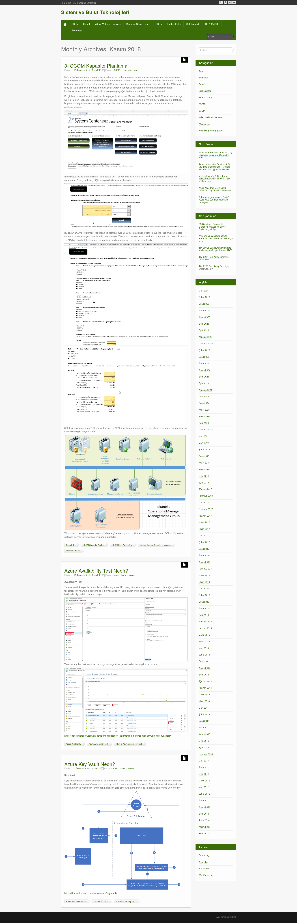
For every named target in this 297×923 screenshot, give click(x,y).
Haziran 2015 (205, 628)
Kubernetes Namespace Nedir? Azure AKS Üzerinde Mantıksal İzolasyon (214, 199)
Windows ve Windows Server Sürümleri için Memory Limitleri (214, 237)
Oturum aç (204, 855)
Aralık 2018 (204, 462)
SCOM (159, 24)
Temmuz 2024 (206, 396)
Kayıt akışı (203, 861)
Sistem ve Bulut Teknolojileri (95, 12)
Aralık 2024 (204, 363)
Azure (116, 575)
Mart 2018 (204, 502)
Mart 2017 (204, 535)
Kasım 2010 (204, 826)
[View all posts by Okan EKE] (103, 70)
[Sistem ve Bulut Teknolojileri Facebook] (225, 2)
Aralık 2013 (204, 727)
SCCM (74, 24)
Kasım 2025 (204, 317)
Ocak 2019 (204, 456)
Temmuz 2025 (206, 343)
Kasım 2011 (204, 807)
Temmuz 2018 (206, 495)
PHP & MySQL (211, 24)
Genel (86, 24)
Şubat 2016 (204, 595)
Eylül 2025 (204, 330)
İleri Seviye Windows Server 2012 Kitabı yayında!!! (215, 249)
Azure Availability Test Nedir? (96, 570)
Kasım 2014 (204, 667)
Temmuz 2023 (206, 429)
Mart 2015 (204, 648)
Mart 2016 (204, 588)
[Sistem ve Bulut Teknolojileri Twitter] (234, 2)
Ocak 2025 (204, 356)
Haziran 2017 (205, 515)
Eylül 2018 (204, 482)
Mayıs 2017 (204, 522)
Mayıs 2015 (204, 634)
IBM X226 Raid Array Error (212, 256)
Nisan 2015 (204, 641)
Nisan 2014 (204, 701)
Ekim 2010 (204, 833)
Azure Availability (73, 743)
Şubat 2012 (204, 793)
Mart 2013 (204, 760)
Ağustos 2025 (205, 336)
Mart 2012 (204, 787)
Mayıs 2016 (204, 575)
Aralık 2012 (204, 767)
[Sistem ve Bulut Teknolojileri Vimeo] (230, 2)
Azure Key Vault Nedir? (89, 763)
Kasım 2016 (204, 561)
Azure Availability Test (98, 743)
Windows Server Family (138, 24)
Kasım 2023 (204, 416)
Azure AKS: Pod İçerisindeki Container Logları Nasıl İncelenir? (215, 189)
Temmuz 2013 (206, 753)
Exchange (76, 30)
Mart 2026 (204, 290)
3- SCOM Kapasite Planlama (95, 65)
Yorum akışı (204, 868)
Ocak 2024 (204, 403)
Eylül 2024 (204, 383)
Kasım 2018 (204, 469)
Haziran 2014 (205, 687)
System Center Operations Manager (155, 545)
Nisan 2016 (204, 581)
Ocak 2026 (204, 303)
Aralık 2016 (204, 555)
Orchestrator (174, 24)
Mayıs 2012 (204, 780)
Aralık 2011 (204, 800)
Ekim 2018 (204, 475)
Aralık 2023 (204, 409)
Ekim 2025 (204, 323)
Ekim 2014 (204, 674)
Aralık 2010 (204, 820)
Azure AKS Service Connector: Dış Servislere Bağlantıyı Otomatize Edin (215, 155)
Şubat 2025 (204, 350)
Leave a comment (129, 70)
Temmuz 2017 (206, 509)
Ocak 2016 (204, 601)
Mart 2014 (204, 707)
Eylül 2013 (204, 747)
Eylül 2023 (204, 423)
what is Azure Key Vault (126, 901)
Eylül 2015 (204, 615)
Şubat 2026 (204, 297)
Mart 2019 (204, 442)
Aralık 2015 (204, 608)
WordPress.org (206, 875)
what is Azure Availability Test (129, 743)
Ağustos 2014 (205, 681)
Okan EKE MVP (101, 901)
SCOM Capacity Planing (93, 545)
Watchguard (192, 24)
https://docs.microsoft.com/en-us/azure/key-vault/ (90, 893)
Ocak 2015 (204, 661)
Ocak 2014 (204, 720)
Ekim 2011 (204, 813)
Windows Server (73, 550)
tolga (213, 229)
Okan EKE (96, 70)
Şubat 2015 (204, 654)
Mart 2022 (204, 436)
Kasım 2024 (204, 369)
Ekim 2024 (204, 376)
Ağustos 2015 (205, 621)
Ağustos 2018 (205, 489)
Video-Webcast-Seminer (108, 24)
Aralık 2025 (204, 310)
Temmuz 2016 (206, 568)
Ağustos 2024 (205, 389)
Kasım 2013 (204, 734)
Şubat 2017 (204, 542)
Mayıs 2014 (204, 694)
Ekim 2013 (204, 740)
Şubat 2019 (204, 449)
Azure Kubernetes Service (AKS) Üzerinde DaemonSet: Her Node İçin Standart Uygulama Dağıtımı (214, 167)
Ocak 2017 (204, 548)
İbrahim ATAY (225, 250)
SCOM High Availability (122, 545)
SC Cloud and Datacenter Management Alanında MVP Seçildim (212, 226)
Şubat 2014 (204, 714)
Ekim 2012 (204, 773)
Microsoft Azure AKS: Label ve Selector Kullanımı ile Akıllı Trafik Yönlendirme (214, 178)
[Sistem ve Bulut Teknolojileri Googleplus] (221, 2)
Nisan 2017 (204, 528)
